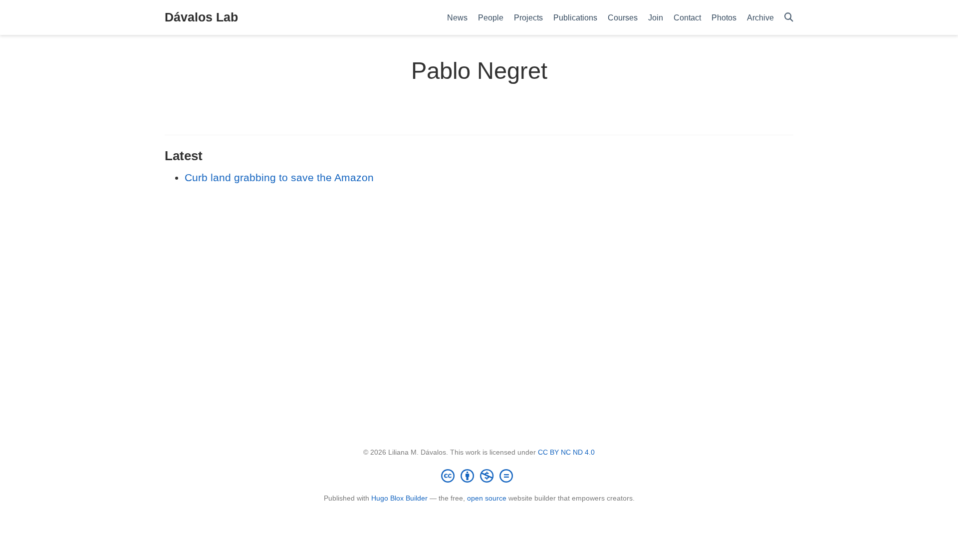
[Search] (788, 17)
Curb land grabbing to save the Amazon (279, 177)
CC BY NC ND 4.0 (566, 452)
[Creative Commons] (479, 475)
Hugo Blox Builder (399, 498)
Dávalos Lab (201, 17)
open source (486, 498)
